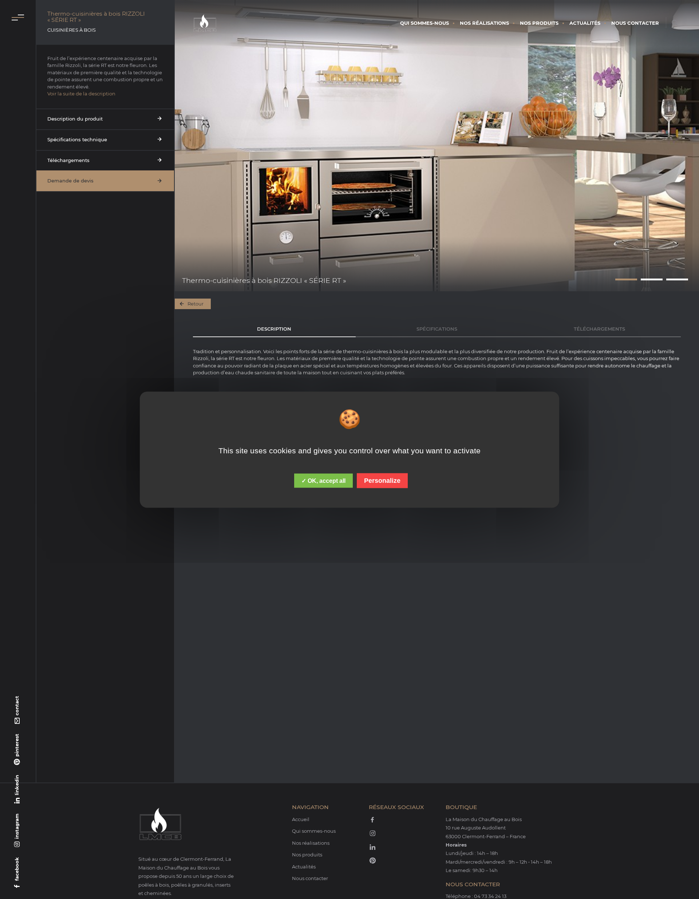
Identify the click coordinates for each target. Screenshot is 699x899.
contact (17, 705)
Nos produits (539, 23)
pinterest (17, 745)
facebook (17, 869)
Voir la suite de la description (81, 93)
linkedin (17, 785)
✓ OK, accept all (323, 480)
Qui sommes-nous (424, 23)
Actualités (584, 23)
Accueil (300, 819)
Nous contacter (635, 23)
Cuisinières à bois (71, 30)
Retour (195, 304)
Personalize (382, 480)
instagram (17, 826)
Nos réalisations (484, 23)
